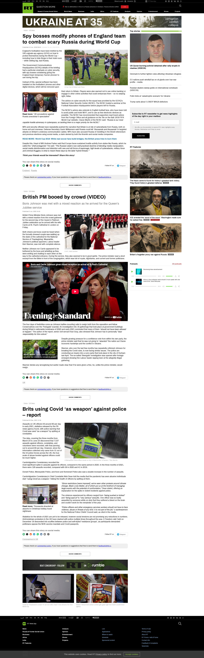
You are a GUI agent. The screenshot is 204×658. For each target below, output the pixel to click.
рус (31, 618)
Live (103, 629)
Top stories (135, 31)
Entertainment (153, 11)
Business (81, 11)
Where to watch (107, 634)
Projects (177, 11)
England (26, 170)
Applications (106, 632)
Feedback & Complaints (150, 643)
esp (27, 618)
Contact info (146, 640)
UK (24, 382)
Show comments (75, 185)
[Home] (28, 8)
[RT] (65, 1)
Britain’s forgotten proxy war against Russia (148, 255)
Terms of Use (146, 629)
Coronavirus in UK (30, 539)
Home (26, 30)
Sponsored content (108, 640)
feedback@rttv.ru (104, 177)
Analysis (127, 11)
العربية (24, 1)
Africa (102, 11)
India (92, 11)
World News (68, 11)
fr (38, 618)
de (35, 618)
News (24, 629)
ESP (29, 1)
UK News (32, 30)
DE (37, 1)
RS (44, 1)
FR (40, 1)
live (124, 6)
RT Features (114, 11)
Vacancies (145, 646)
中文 (47, 1)
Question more (45, 7)
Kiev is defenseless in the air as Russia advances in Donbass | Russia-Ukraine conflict (92, 7)
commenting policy (44, 177)
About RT (145, 634)
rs (42, 618)
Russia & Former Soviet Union (48, 11)
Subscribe (141, 136)
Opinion (139, 11)
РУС (33, 1)
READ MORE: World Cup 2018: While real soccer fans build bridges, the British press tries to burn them (70, 139)
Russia (34, 170)
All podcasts (176, 264)
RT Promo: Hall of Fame (150, 637)
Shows (166, 11)
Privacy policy (146, 632)
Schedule (105, 637)
